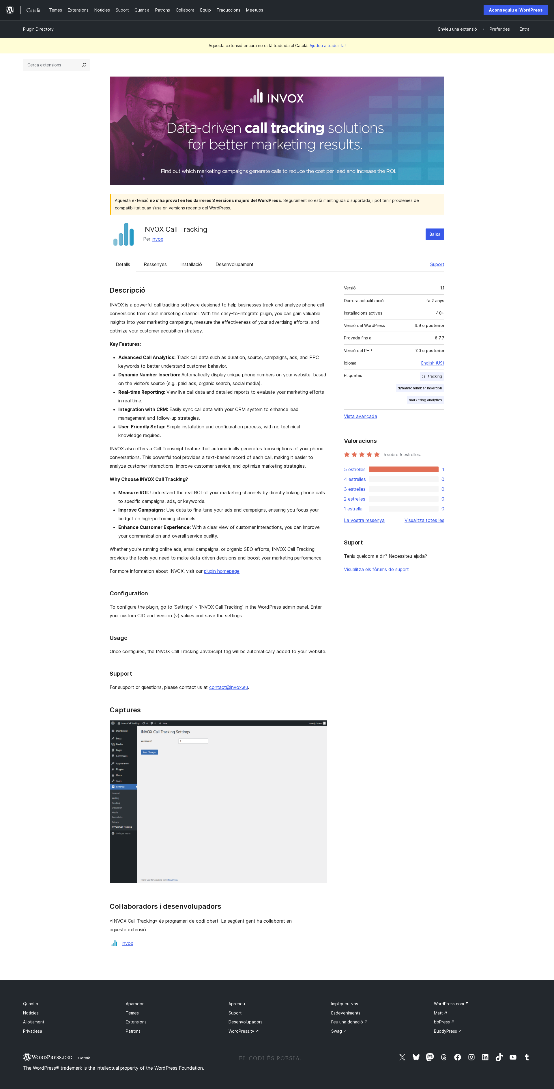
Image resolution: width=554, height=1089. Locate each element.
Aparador (135, 1003)
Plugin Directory (38, 29)
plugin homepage (221, 571)
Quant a (30, 1003)
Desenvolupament (235, 264)
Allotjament (33, 1021)
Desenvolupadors (246, 1021)
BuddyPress (448, 1031)
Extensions (136, 1021)
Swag (339, 1031)
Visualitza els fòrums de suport (376, 569)
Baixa (435, 234)
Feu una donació (349, 1021)
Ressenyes (155, 264)
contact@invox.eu (228, 687)
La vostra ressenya (364, 520)
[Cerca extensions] (84, 65)
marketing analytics (425, 400)
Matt (441, 1012)
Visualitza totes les (424, 520)
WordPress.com (451, 1003)
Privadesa (32, 1031)
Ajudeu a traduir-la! (328, 45)
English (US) (432, 362)
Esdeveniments (345, 1012)
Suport (437, 264)
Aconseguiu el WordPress (516, 10)
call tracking (432, 376)
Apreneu (237, 1003)
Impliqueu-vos (344, 1003)
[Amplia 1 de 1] (319, 728)
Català (84, 1057)
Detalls (123, 264)
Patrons (133, 1031)
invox (157, 239)
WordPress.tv (244, 1031)
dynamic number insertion (420, 388)
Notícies (31, 1012)
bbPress (444, 1021)
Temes (132, 1012)
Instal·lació (191, 264)
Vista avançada (360, 416)
